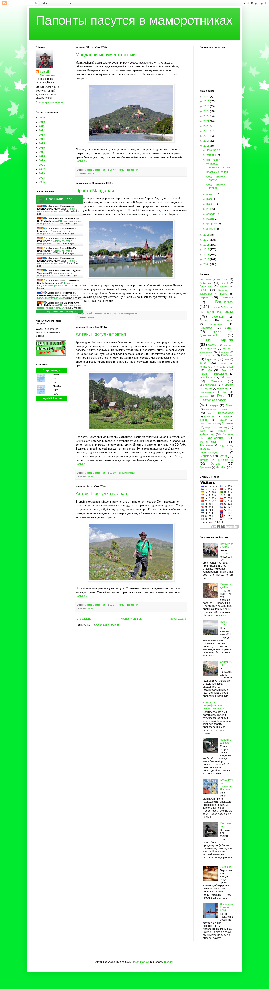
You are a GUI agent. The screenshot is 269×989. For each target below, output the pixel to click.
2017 (42, 151)
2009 (42, 117)
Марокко (227, 377)
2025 (42, 182)
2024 (42, 177)
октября (211, 154)
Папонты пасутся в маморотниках (134, 20)
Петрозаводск (51, 370)
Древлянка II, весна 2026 (226, 907)
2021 (42, 164)
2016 (42, 147)
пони (209, 413)
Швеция (204, 460)
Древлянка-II (208, 335)
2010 (42, 122)
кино (203, 363)
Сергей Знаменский (47, 73)
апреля (211, 213)
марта (210, 218)
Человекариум (208, 452)
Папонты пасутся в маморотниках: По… (55, 284)
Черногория (207, 456)
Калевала (224, 352)
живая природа (216, 339)
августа (211, 194)
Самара (223, 420)
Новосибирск (207, 392)
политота (227, 409)
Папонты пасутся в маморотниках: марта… (59, 306)
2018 (42, 156)
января (211, 228)
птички (204, 419)
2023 (42, 173)
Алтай (90, 476)
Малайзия (206, 377)
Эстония (216, 463)
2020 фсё (225, 867)
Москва (229, 385)
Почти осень (223, 623)
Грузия (217, 331)
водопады (218, 316)
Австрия (222, 279)
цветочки (205, 448)
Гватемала (226, 320)
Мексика (216, 381)
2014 (42, 139)
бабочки (224, 286)
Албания (206, 283)
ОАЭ (224, 392)
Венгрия (228, 307)
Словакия (227, 423)
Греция (228, 327)
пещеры (214, 405)
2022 (42, 169)
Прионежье (210, 416)
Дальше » (81, 160)
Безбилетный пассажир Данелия (226, 785)
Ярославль (205, 467)
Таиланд (221, 427)
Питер (229, 405)
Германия (216, 324)
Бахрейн (222, 290)
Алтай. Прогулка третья (101, 334)
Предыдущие (178, 618)
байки (203, 290)
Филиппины (208, 441)
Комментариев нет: (129, 170)
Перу (220, 395)
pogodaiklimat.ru (52, 398)
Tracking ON (71, 312)
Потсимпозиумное (226, 545)
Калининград (207, 355)
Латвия (204, 373)
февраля (212, 223)
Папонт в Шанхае (225, 741)
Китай (223, 363)
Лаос (224, 370)
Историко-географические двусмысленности (213, 705)
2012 (42, 130)
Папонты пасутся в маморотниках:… (54, 274)
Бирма (90, 173)
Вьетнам (205, 320)
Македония (221, 373)
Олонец (204, 396)
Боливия (227, 297)
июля (209, 199)
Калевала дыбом (226, 586)
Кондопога (206, 366)
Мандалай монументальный (106, 54)
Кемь (226, 359)
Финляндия (206, 445)
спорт (208, 427)
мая (209, 208)
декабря (211, 150)
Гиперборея (207, 327)
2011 (42, 126)
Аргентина (206, 286)
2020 (206, 126)
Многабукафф (208, 385)
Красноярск (226, 366)
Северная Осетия (209, 423)
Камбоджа (227, 355)
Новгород (222, 388)
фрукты (224, 445)
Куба (209, 370)
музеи (208, 388)
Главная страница (131, 618)
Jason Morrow (141, 962)
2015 (42, 143)
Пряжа (225, 416)
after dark (221, 467)
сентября (212, 159)
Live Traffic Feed (59, 199)
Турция (221, 431)
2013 (42, 134)
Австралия (205, 279)
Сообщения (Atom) (107, 624)
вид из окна (220, 311)
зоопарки (210, 348)
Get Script (46, 312)
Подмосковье (210, 409)
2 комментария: (127, 472)
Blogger (168, 962)
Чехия (223, 456)
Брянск (214, 307)
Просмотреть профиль (49, 102)
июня (209, 204)
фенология (216, 437)
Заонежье (228, 345)
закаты (212, 345)
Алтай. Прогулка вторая (101, 493)
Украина (228, 434)
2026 (206, 96)
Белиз (223, 293)
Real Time (58, 312)
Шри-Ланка (225, 459)
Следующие (84, 618)
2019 (42, 160)
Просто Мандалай (95, 190)
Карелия (211, 359)
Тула (202, 430)
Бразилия (224, 302)
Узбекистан (206, 434)
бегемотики (206, 293)
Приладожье (225, 413)
